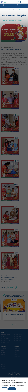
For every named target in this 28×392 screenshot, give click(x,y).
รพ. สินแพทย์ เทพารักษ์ (5, 338)
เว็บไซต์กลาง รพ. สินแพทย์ (5, 334)
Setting (4, 389)
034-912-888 (14, 374)
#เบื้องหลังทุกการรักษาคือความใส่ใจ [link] (9, 277)
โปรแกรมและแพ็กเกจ (17, 350)
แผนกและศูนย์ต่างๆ (17, 348)
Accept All (12, 389)
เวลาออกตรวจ (3, 348)
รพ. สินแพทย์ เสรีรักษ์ (17, 336)
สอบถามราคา (3, 354)
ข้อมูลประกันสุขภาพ (17, 356)
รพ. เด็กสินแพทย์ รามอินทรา (5, 336)
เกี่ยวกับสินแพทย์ (16, 362)
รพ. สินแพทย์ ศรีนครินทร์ (5, 340)
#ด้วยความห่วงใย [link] (5, 276)
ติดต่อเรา (14, 364)
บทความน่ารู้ (3, 364)
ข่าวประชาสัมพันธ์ (9, 9)
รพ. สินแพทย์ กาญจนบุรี (18, 340)
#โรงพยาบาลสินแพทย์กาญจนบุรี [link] (8, 279)
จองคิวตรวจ (3, 350)
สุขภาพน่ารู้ (3, 366)
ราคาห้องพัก (16, 354)
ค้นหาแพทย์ (3, 352)
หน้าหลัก (2, 9)
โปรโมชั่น (15, 352)
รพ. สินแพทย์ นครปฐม (5, 342)
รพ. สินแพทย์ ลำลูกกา (17, 338)
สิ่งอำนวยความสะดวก (17, 358)
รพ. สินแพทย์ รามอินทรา (18, 334)
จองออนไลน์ (3, 356)
